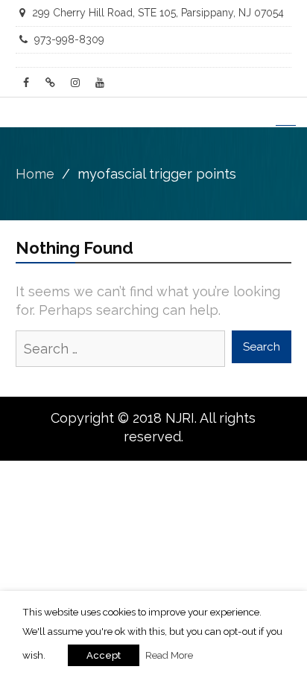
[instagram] (75, 82)
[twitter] (50, 82)
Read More (169, 655)
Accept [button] (103, 655)
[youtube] (99, 82)
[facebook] (26, 82)
